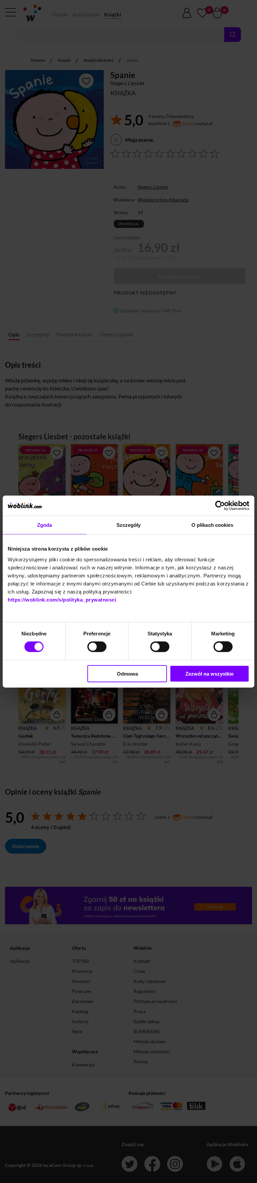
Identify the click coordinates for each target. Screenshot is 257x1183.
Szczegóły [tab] (128, 525)
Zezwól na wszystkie (209, 673)
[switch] (96, 646)
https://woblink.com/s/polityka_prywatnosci (62, 599)
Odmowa (127, 673)
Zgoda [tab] (44, 525)
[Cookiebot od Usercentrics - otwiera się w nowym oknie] (220, 506)
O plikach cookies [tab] (212, 525)
